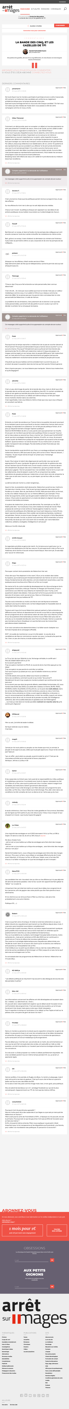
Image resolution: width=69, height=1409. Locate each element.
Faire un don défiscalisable (52, 1371)
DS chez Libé (13, 1404)
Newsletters (48, 1373)
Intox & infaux (6, 1344)
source (43, 836)
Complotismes (6, 1361)
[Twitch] (39, 1396)
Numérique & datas (7, 1349)
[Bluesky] (26, 1396)
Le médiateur (49, 1342)
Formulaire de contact (51, 1358)
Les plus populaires (29, 1351)
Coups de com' (6, 1339)
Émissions (45, 9)
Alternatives (5, 1354)
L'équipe (47, 1351)
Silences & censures (7, 1368)
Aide (46, 1366)
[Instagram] (34, 1396)
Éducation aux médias (51, 1347)
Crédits (47, 1380)
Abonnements (49, 1337)
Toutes (25, 1337)
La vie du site (49, 1339)
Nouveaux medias (7, 1356)
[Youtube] (30, 1396)
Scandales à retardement (9, 1342)
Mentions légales (50, 1375)
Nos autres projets (50, 1354)
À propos (47, 1349)
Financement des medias (9, 1373)
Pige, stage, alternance (51, 1363)
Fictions (4, 1337)
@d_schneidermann (34, 52)
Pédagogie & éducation (8, 1371)
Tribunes (47, 1387)
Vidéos (25, 1349)
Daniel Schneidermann (37, 51)
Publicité (4, 1363)
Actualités (35, 9)
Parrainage (48, 1344)
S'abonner (60, 25)
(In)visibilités (5, 1358)
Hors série (5, 1404)
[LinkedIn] (47, 1396)
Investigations (6, 1347)
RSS (46, 1382)
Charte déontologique (51, 1356)
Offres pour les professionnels (53, 1368)
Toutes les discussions (51, 1361)
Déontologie (5, 1351)
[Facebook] (21, 1396)
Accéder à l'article (36, 26)
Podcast (47, 1385)
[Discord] (43, 1396)
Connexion (62, 2)
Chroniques (56, 9)
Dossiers (26, 1347)
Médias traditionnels (7, 1366)
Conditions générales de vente (54, 1378)
